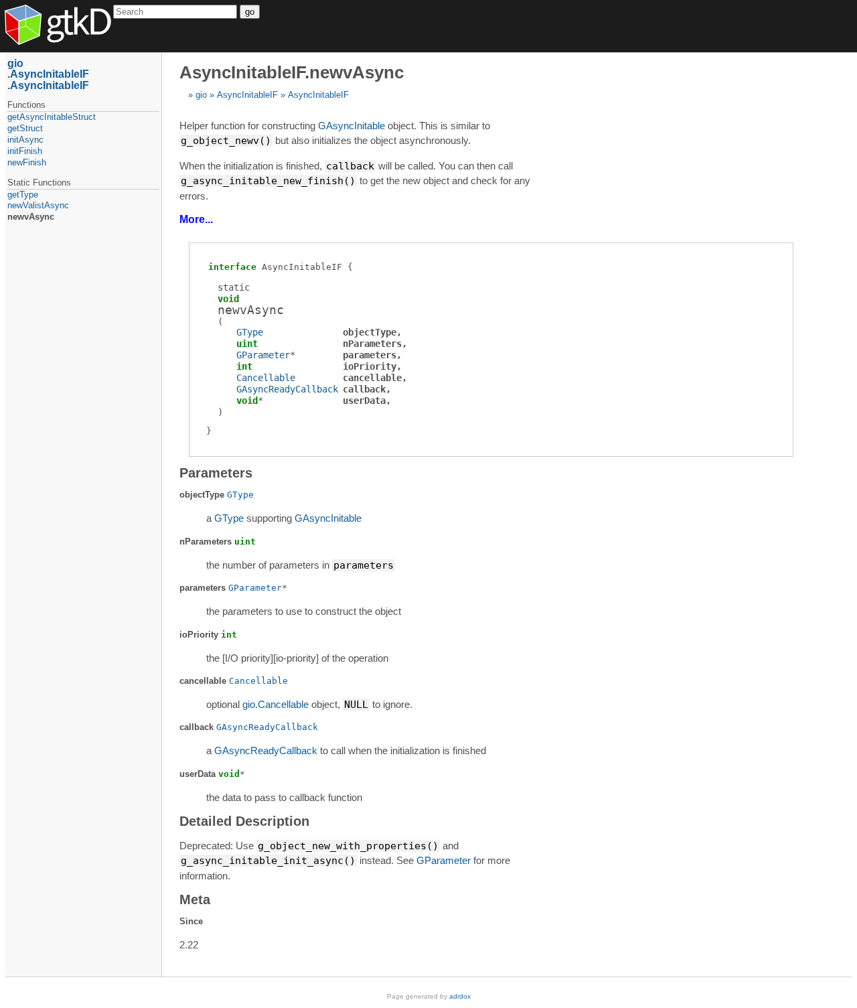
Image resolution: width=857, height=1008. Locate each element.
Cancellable (265, 377)
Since (191, 921)
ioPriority (369, 366)
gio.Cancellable (275, 704)
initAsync (25, 140)
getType (22, 195)
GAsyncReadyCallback (287, 389)
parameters (369, 355)
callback (364, 389)
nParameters (372, 343)
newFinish (26, 162)
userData (364, 400)
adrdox (460, 996)
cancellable (372, 377)
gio (201, 95)
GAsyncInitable (351, 125)
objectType (369, 332)
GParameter (263, 355)
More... (196, 219)
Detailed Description (244, 821)
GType (249, 332)
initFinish (24, 151)
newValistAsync (38, 205)
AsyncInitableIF (247, 95)
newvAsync (30, 217)
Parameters (215, 472)
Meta (194, 899)
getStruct (25, 128)
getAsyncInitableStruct (51, 117)
